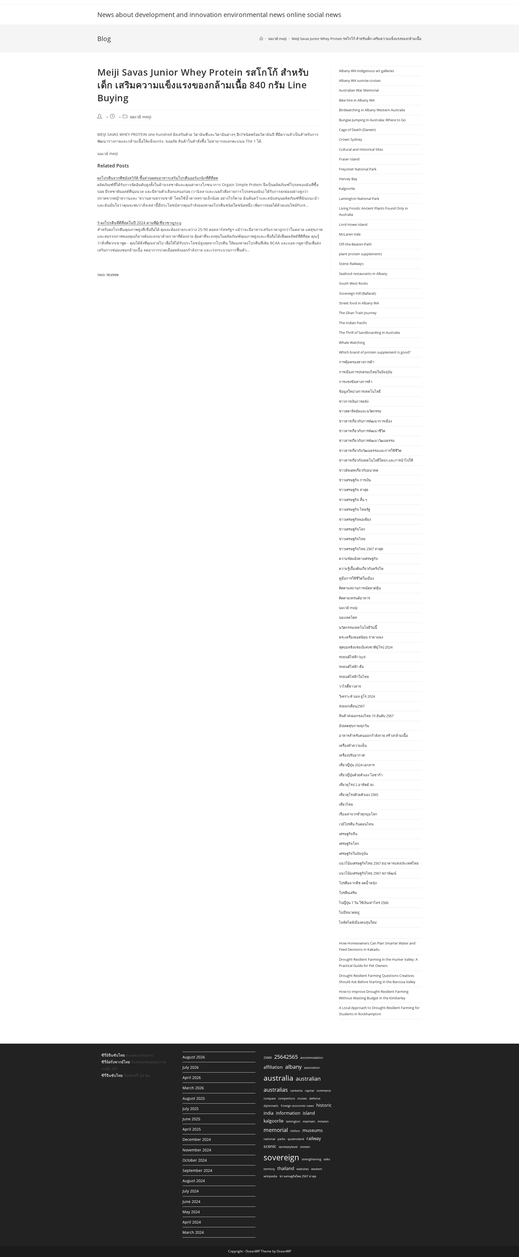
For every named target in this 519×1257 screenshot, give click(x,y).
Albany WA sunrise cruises (360, 80)
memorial (276, 1130)
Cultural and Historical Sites (361, 149)
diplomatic (271, 1106)
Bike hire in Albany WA (357, 100)
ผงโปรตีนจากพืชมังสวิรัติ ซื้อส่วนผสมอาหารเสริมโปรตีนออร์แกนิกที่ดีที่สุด (157, 177)
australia (278, 1078)
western (316, 1169)
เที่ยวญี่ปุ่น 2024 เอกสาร (357, 764)
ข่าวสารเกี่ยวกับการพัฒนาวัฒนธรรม (367, 440)
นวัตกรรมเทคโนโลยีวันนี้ (358, 627)
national (269, 1139)
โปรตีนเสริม (348, 892)
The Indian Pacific (353, 322)
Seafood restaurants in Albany (363, 273)
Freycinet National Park (358, 169)
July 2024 (190, 1191)
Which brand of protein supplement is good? (375, 352)
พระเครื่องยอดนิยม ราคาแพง (361, 637)
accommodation (311, 1058)
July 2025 (190, 1108)
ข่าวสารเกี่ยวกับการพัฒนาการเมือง (365, 421)
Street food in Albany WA (359, 303)
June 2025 (191, 1118)
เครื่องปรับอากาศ (352, 755)
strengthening (311, 1159)
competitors (286, 1098)
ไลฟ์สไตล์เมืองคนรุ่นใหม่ (358, 922)
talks (327, 1159)
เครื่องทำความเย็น (353, 745)
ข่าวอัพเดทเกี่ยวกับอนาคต (358, 470)
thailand (285, 1168)
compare (270, 1098)
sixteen (305, 1147)
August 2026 (193, 1057)
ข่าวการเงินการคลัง (353, 401)
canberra (296, 1091)
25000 (268, 1058)
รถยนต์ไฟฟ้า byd (352, 656)
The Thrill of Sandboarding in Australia (369, 332)
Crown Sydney (350, 139)
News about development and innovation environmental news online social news (219, 14)
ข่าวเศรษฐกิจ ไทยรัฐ (354, 509)
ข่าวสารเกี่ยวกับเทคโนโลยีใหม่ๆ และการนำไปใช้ (376, 460)
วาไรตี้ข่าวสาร (350, 686)
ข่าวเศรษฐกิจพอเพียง (355, 519)
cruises (302, 1098)
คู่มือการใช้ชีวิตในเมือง (356, 578)
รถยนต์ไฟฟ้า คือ (351, 666)
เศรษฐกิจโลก (349, 843)
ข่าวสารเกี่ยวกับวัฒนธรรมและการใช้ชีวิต (370, 450)
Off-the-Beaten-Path (355, 244)
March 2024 (193, 1232)
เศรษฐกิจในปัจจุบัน (353, 853)
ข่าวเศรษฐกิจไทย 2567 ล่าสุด (361, 548)
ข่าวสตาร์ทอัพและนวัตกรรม (360, 411)
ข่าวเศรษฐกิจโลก (352, 529)
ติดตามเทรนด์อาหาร (354, 598)
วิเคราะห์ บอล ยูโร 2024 (357, 696)
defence (314, 1098)
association (312, 1068)
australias (276, 1089)
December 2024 (196, 1139)
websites (303, 1169)
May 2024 (191, 1211)
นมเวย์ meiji (140, 116)
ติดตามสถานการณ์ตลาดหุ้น (360, 588)
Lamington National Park (359, 198)
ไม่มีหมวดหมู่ (349, 912)
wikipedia (270, 1176)
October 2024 (194, 1160)
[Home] (261, 38)
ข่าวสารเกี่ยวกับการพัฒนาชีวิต (362, 430)
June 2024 (191, 1201)
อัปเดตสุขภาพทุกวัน (354, 725)
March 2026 (193, 1087)
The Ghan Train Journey (358, 312)
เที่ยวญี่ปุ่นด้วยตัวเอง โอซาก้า (360, 774)
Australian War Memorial (359, 90)
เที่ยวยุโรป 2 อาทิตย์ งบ (356, 784)
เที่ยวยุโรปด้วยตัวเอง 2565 (358, 794)
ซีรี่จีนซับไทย (112, 1075)
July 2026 (190, 1067)
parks (281, 1139)
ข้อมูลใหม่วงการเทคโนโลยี (360, 391)
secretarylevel (288, 1147)
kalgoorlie (274, 1121)
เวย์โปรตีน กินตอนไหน (356, 824)
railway (314, 1138)
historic (324, 1105)
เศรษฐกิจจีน (348, 833)
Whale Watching (352, 342)
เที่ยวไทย (346, 804)
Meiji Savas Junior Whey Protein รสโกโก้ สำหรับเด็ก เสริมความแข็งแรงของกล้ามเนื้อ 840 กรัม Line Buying (373, 38)
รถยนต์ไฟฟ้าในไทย (354, 676)
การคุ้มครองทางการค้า (356, 361)
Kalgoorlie (347, 188)
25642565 (286, 1056)
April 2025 (191, 1129)
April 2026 (191, 1077)
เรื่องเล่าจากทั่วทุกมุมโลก (358, 814)
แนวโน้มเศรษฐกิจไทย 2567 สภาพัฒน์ (367, 873)
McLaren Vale (350, 234)
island (309, 1113)
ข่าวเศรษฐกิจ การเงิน (355, 480)
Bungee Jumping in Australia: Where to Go (372, 119)
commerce (324, 1091)
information (288, 1113)
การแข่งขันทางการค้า (355, 381)
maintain (309, 1121)
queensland (296, 1139)
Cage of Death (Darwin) (357, 129)
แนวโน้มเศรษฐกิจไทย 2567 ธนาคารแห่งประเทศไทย (379, 863)
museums (312, 1130)
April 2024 (191, 1222)
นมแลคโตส (348, 617)
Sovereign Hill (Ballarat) (357, 293)
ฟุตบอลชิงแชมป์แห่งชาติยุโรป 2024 (365, 647)
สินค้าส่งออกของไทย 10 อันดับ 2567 (366, 715)
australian (308, 1078)
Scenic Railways (351, 263)
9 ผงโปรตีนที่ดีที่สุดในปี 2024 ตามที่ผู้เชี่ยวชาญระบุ (139, 222)
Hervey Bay (348, 178)
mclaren (323, 1121)
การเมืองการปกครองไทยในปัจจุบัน (365, 371)
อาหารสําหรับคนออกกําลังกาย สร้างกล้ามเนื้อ (373, 735)
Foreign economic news (297, 1106)
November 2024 (196, 1149)
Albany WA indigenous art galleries (366, 70)
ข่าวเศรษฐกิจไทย (352, 538)
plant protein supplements (360, 253)
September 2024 (197, 1170)
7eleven (112, 275)
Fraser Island (349, 159)
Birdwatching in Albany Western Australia (372, 109)
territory (269, 1169)
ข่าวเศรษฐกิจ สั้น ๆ (353, 499)
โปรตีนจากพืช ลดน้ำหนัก (358, 882)
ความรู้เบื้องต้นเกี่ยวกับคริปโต (361, 568)
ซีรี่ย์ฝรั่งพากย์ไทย (115, 1061)
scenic (270, 1146)
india (269, 1113)
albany (293, 1066)
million (295, 1131)
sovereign (281, 1157)
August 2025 (193, 1098)
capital (309, 1091)
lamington (293, 1121)
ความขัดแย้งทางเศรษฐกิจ (358, 558)
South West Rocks (353, 283)
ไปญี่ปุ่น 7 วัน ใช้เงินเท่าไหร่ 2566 (363, 902)
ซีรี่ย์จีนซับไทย (113, 1055)
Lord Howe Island (353, 224)
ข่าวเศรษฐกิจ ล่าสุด (353, 489)
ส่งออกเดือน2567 (352, 706)
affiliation (273, 1067)
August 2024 (193, 1180)
